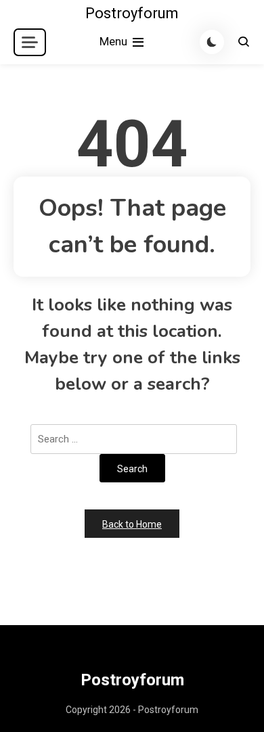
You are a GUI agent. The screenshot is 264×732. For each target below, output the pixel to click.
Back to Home (132, 524)
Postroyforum (132, 13)
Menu (115, 41)
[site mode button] (212, 42)
